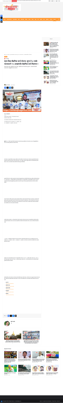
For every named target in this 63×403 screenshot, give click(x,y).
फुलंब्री (41, 19)
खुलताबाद (47, 19)
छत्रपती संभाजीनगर (9, 19)
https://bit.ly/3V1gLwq (9, 289)
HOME (4, 19)
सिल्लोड (26, 19)
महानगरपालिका (15, 19)
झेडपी (18, 19)
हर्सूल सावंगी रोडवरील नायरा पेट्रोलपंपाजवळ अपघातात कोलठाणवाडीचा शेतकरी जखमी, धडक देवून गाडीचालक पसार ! (52, 360)
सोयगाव (29, 19)
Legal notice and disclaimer (47, 401)
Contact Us (58, 401)
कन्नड (44, 19)
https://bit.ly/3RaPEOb (10, 283)
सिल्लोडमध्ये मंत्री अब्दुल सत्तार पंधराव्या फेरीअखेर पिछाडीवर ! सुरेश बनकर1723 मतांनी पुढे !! (54, 81)
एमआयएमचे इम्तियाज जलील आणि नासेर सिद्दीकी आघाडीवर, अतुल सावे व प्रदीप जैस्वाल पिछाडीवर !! (54, 77)
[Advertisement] (41, 10)
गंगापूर (35, 19)
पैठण (38, 19)
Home (6, 54)
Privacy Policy (54, 401)
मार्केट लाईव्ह (22, 19)
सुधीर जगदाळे (13, 321)
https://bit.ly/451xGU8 (9, 292)
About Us (41, 401)
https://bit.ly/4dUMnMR (10, 286)
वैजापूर (32, 19)
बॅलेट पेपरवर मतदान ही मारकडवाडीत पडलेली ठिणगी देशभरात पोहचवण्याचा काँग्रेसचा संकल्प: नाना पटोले (54, 50)
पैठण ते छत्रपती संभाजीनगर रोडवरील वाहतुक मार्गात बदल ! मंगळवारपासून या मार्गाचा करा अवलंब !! (54, 72)
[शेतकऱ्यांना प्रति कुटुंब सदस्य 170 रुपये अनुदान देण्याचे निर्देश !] (46, 68)
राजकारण (51, 19)
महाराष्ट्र (55, 19)
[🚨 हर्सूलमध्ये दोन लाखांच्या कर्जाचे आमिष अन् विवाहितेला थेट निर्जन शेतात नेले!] (46, 44)
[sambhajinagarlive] (12, 7)
